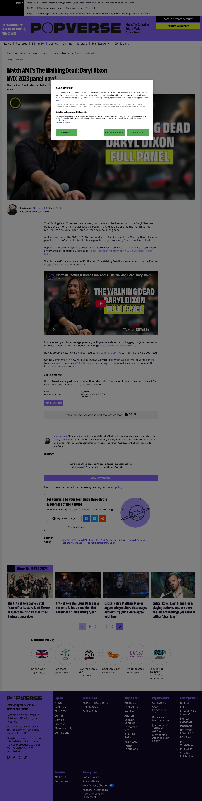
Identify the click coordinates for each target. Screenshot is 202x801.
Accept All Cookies (138, 132)
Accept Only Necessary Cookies (114, 132)
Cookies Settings (66, 132)
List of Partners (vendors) (63, 123)
